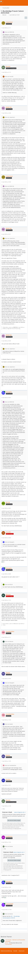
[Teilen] (26, 18)
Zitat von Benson (9, 641)
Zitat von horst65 (9, 76)
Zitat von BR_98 (8, 584)
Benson (15, 623)
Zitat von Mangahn (9, 542)
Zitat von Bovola (9, 846)
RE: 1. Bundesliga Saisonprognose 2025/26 (11, 917)
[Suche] (18, 1)
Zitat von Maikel (9, 724)
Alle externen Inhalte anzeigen (14, 820)
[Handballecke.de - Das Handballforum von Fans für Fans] (1, 1)
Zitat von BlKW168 (9, 32)
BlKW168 (15, 327)
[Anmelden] (22, 2)
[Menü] (26, 1)
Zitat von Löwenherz (10, 117)
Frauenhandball (8, 944)
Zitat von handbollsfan (10, 765)
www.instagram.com (19, 812)
